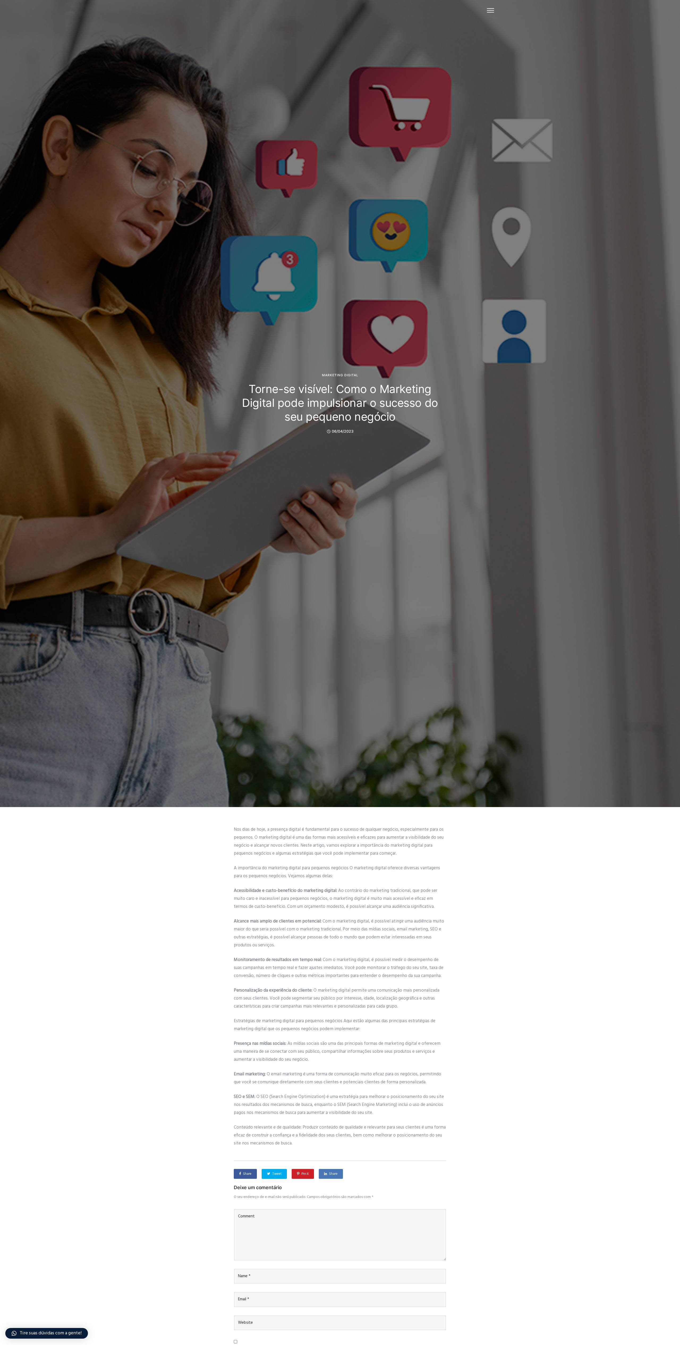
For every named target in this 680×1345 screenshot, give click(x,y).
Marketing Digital (340, 375)
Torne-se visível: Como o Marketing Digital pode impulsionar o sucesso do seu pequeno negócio (340, 402)
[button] (46, 1333)
